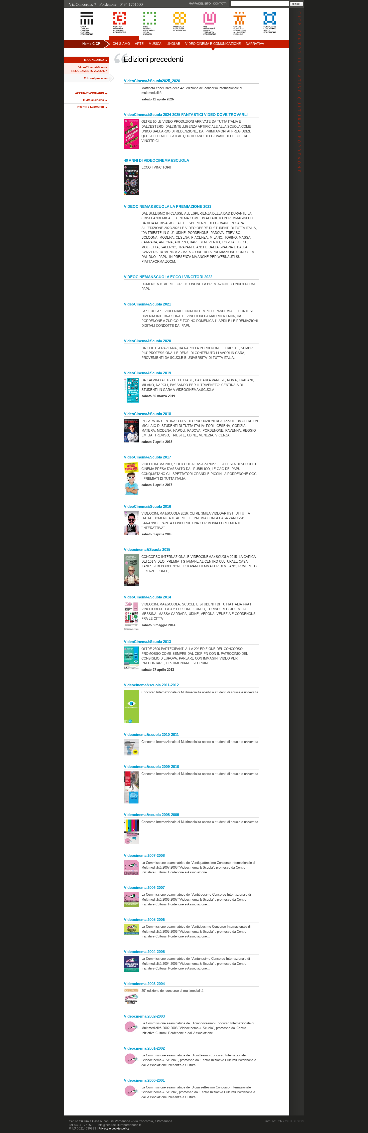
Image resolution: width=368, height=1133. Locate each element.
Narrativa (255, 44)
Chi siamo (121, 44)
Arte (139, 44)
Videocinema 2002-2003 (144, 1016)
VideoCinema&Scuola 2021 (147, 304)
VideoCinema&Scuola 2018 (147, 414)
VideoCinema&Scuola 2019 (147, 373)
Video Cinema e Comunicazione (213, 44)
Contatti (220, 3)
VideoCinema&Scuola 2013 (147, 641)
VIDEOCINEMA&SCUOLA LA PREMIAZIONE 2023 (167, 206)
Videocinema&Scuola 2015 (147, 549)
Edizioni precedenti (96, 78)
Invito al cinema (93, 99)
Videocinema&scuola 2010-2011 (151, 734)
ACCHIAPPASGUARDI (89, 93)
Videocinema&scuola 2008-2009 (151, 815)
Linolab (173, 44)
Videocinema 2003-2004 (144, 984)
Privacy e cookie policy (113, 1128)
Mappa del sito (200, 3)
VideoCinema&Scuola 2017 (147, 457)
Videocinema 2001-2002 (144, 1048)
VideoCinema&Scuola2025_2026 (152, 81)
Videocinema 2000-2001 (144, 1080)
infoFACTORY (284, 1121)
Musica (155, 44)
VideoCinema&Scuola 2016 (147, 506)
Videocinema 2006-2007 (144, 887)
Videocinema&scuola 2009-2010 (151, 766)
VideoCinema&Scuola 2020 (147, 341)
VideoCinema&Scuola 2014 (147, 597)
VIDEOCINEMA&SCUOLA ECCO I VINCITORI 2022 (168, 277)
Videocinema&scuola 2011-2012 (151, 685)
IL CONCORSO (94, 59)
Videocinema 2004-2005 (144, 951)
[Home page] (80, 38)
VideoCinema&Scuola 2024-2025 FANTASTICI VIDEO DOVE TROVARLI (186, 114)
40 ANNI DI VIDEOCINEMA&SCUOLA (156, 160)
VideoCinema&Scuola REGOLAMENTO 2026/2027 (89, 69)
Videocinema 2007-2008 (144, 855)
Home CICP (91, 44)
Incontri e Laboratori (90, 106)
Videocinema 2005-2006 (144, 919)
